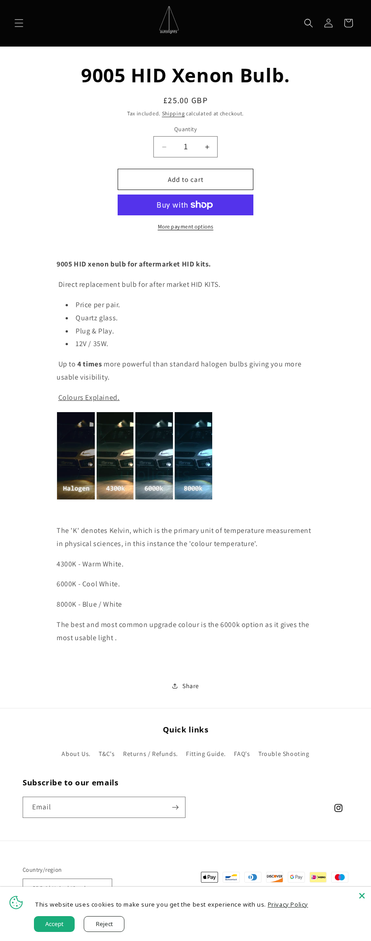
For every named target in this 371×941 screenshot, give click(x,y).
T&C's (106, 754)
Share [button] (190, 686)
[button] (19, 23)
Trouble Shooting (283, 754)
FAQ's (242, 754)
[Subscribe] (175, 807)
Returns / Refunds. (150, 754)
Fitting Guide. (205, 754)
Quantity (185, 129)
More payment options (186, 226)
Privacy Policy (288, 904)
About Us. (76, 754)
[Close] (361, 895)
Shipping (173, 113)
